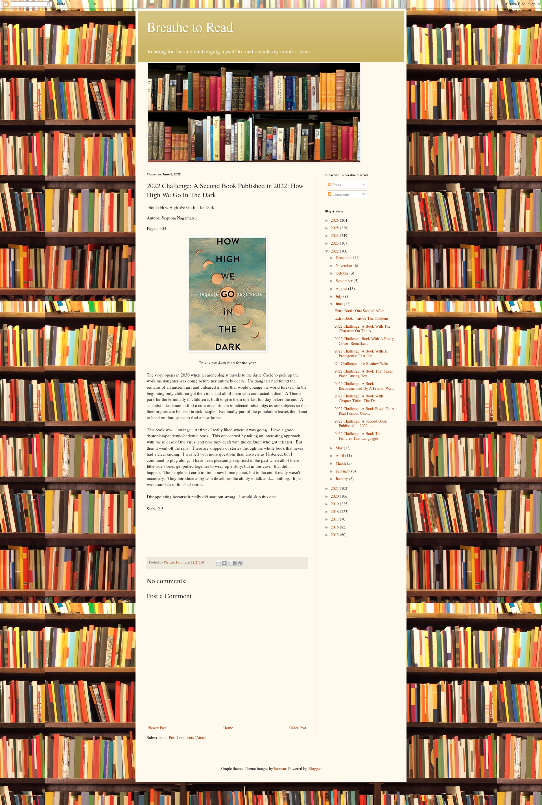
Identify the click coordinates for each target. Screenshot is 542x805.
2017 (335, 519)
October (342, 273)
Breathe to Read (190, 27)
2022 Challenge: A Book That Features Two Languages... (359, 436)
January (342, 478)
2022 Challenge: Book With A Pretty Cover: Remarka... (364, 341)
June (340, 303)
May (340, 448)
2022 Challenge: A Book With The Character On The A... (362, 328)
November (344, 265)
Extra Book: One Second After (359, 310)
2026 (335, 220)
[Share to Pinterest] (240, 563)
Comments (340, 194)
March (341, 463)
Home (228, 727)
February (343, 471)
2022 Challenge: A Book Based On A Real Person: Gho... (364, 411)
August (342, 288)
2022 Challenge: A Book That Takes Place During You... (364, 373)
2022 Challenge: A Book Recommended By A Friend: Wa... (364, 386)
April (340, 455)
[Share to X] (229, 563)
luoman (280, 768)
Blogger (314, 768)
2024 (335, 235)
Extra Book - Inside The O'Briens (361, 318)
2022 (335, 251)
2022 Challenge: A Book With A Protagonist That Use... (361, 353)
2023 (335, 243)
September (345, 280)
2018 (335, 511)
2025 (335, 227)
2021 (335, 488)
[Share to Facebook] (234, 563)
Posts (336, 184)
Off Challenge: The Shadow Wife (361, 363)
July (339, 296)
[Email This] (218, 563)
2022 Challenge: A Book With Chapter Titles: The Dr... (359, 398)
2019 (335, 503)
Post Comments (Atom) (188, 737)
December (344, 257)
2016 (335, 527)
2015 (335, 534)
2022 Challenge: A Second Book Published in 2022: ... (361, 423)
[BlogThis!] (224, 563)
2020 (335, 496)
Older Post (297, 727)
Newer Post (157, 727)
